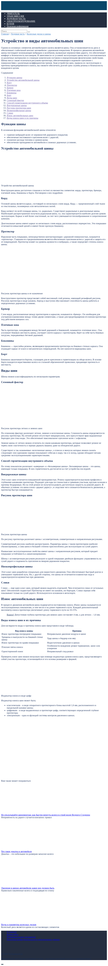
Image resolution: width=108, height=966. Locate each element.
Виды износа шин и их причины (22, 118)
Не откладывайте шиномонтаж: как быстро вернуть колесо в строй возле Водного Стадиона (45, 815)
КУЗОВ (10, 24)
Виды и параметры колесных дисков (18, 924)
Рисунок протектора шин (19, 108)
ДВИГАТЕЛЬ (13, 13)
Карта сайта (12, 934)
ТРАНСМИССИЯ (15, 16)
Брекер (10, 88)
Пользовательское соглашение (21, 937)
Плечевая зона (14, 90)
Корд (9, 82)
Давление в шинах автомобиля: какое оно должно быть (27, 888)
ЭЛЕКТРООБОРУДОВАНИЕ (21, 21)
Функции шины (14, 77)
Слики (10, 113)
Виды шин (12, 98)
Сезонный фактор (15, 100)
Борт (9, 95)
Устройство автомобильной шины (23, 80)
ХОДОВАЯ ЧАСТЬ (16, 18)
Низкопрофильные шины (19, 110)
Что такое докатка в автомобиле (16, 851)
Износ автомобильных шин (20, 115)
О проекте (12, 932)
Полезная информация (17, 26)
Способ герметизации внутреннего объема (27, 103)
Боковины (11, 93)
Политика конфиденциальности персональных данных (33, 939)
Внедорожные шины (17, 105)
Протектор (12, 85)
